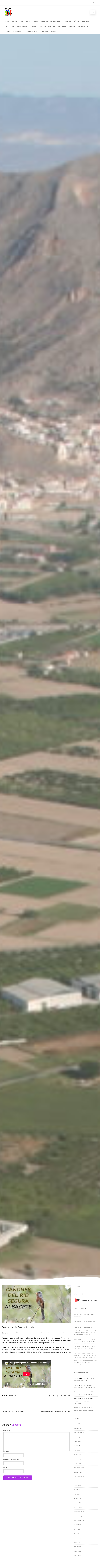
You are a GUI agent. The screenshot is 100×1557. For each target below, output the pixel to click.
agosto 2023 (77, 1525)
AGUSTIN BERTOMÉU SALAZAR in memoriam (85, 1401)
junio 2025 (77, 1437)
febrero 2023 (77, 1551)
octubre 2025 (78, 1428)
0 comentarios (13, 1334)
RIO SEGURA (62, 26)
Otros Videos (45, 1332)
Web (5, 1467)
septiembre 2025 (79, 1432)
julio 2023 (77, 1529)
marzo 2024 (77, 1494)
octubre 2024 (78, 1472)
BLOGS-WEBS (17, 31)
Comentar (7, 1430)
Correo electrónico (11, 1459)
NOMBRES (85, 21)
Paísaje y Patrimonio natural (56, 1332)
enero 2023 (77, 1555)
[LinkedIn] (61, 1395)
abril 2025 (77, 1446)
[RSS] (93, 2)
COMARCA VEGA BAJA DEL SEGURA (43, 26)
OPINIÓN (54, 31)
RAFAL (28, 21)
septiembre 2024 (79, 1476)
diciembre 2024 (78, 1463)
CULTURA (68, 21)
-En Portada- (38, 1332)
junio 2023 (77, 1533)
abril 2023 (77, 1542)
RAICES (35, 21)
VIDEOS (7, 31)
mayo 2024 (77, 1485)
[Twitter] (53, 1395)
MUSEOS (72, 26)
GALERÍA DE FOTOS (84, 26)
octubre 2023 (78, 1516)
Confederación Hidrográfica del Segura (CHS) (56, 1411)
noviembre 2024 (79, 1467)
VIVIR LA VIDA (9, 26)
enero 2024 (77, 1503)
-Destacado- (31, 1332)
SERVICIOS (44, 31)
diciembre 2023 (78, 1507)
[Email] (69, 1395)
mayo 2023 (77, 1538)
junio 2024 (77, 1481)
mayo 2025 (77, 1441)
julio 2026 (77, 1424)
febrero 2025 (77, 1454)
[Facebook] (50, 1395)
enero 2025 (77, 1459)
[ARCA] (8, 15)
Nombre (6, 1451)
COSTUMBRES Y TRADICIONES (51, 21)
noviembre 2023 (79, 1511)
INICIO (7, 21)
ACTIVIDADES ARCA (31, 31)
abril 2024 (77, 1489)
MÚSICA (76, 21)
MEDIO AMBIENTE (23, 26)
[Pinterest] (57, 1395)
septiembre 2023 (79, 1520)
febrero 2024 (78, 1498)
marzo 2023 (77, 1546)
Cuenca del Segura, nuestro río (13, 1411)
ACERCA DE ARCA (17, 21)
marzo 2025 (77, 1450)
